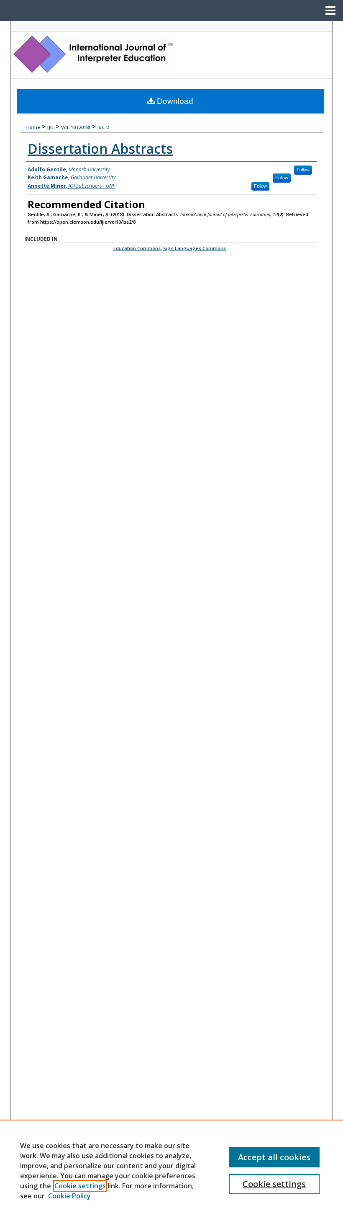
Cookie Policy (69, 1195)
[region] (171, 1170)
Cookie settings (80, 1185)
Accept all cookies (274, 1157)
